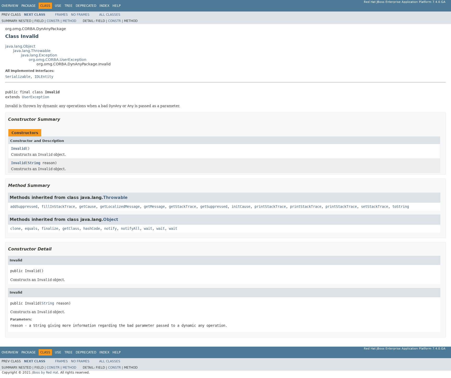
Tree (68, 6)
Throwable (115, 197)
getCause (87, 206)
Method (69, 21)
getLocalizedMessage (120, 206)
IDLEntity (43, 77)
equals (31, 228)
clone (15, 228)
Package (28, 6)
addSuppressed (23, 206)
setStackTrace (374, 206)
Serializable (17, 77)
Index (104, 6)
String (34, 163)
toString (400, 206)
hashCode (91, 228)
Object (110, 219)
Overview (10, 6)
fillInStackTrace (58, 206)
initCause (241, 206)
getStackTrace (182, 206)
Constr (53, 21)
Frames (61, 14)
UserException (35, 97)
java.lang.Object (20, 46)
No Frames (80, 14)
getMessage (154, 206)
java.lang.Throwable (32, 51)
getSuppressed (213, 206)
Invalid (18, 148)
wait (148, 228)
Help (116, 6)
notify (110, 228)
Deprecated (86, 6)
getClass (70, 228)
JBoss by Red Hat (45, 372)
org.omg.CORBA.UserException (57, 60)
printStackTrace (270, 206)
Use (58, 6)
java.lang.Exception (39, 55)
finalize (49, 228)
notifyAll (130, 228)
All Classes (109, 14)
